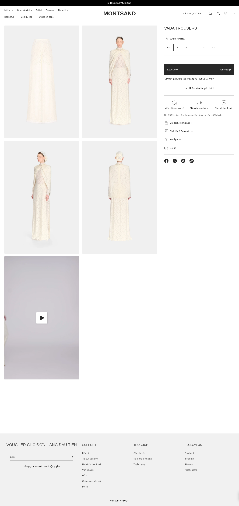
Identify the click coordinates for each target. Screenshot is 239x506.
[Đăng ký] (71, 457)
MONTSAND (119, 13)
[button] (210, 13)
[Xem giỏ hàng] (232, 13)
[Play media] (41, 317)
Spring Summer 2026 (119, 3)
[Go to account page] (218, 13)
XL (204, 47)
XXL (214, 47)
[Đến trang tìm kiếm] (210, 13)
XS (168, 47)
